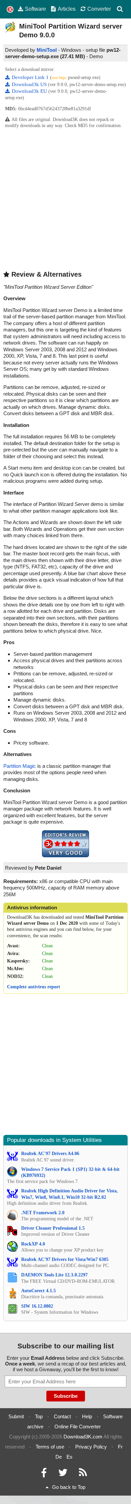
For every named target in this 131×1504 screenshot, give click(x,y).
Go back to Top (68, 1487)
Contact (62, 1416)
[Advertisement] (65, 199)
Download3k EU (30, 91)
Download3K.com (82, 1436)
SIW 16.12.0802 (37, 1306)
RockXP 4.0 (33, 1243)
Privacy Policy (91, 1447)
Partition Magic (19, 766)
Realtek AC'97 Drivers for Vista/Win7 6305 (64, 1259)
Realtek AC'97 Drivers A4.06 (50, 1153)
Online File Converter (77, 1426)
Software (35, 9)
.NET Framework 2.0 (42, 1212)
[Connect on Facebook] (44, 1474)
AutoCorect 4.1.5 (38, 1290)
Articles (67, 9)
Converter (99, 9)
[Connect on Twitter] (63, 1474)
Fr (120, 1447)
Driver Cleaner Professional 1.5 (53, 1228)
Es (70, 1457)
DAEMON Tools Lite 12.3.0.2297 (54, 1274)
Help (87, 1416)
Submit (16, 1416)
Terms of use (50, 1447)
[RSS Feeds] (83, 1474)
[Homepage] (10, 9)
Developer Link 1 (31, 77)
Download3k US (30, 84)
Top (39, 1416)
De (58, 1457)
